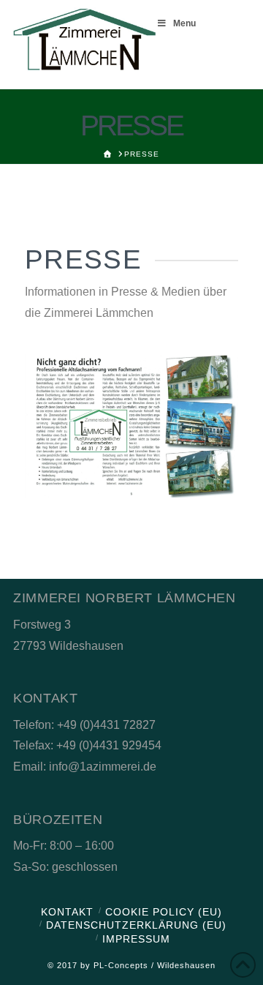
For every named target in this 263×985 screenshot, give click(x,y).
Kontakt (67, 912)
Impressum (136, 939)
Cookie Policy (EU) (163, 912)
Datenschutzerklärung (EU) (136, 925)
